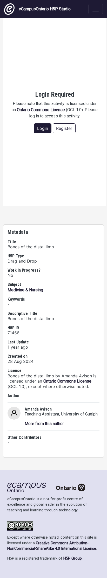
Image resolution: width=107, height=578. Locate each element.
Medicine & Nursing (25, 289)
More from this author (44, 423)
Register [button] (64, 128)
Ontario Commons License (41, 109)
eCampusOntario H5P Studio (45, 8)
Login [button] (42, 128)
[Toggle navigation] (95, 9)
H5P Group (72, 558)
